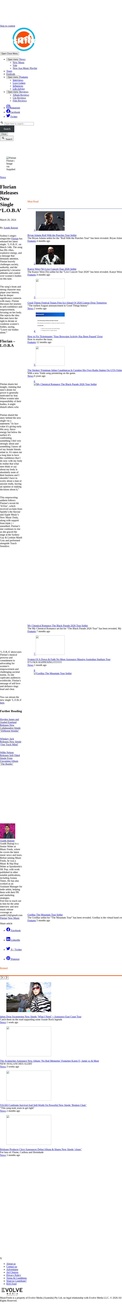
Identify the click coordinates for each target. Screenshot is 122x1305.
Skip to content (7, 26)
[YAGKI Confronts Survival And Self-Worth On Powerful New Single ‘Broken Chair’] (28, 1099)
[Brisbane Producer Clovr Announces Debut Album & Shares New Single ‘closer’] (28, 1144)
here (2, 702)
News (22, 59)
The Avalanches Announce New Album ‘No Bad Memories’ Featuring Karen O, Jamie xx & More (49, 1061)
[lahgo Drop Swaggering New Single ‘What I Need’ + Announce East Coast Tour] (28, 1011)
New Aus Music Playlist (25, 68)
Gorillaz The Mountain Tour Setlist (45, 914)
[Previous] (2, 978)
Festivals (10, 74)
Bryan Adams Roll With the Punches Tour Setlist (51, 235)
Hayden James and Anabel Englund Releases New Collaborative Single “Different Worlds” (10, 725)
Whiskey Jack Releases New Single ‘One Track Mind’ (10, 741)
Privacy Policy (13, 1275)
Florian (14, 238)
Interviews (18, 80)
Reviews (24, 91)
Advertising (12, 1269)
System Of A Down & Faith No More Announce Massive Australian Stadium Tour (68, 659)
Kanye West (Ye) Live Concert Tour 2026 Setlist (51, 269)
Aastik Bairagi (10, 227)
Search (7, 129)
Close (4, 134)
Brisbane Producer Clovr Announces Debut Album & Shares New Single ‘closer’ (41, 1149)
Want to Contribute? (16, 1281)
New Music (18, 62)
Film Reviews (20, 100)
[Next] (7, 978)
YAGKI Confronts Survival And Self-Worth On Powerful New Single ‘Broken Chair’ (43, 1105)
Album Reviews (21, 95)
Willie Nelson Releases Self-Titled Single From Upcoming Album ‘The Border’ (10, 758)
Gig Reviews (19, 97)
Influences (18, 86)
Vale (15, 65)
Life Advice (19, 88)
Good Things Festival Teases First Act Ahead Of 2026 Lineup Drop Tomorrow (67, 302)
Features (24, 77)
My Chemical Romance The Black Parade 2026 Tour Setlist (57, 625)
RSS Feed (11, 1283)
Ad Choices (12, 1272)
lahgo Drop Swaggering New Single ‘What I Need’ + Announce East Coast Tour (40, 1016)
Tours (9, 71)
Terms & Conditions (16, 1278)
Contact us (11, 1266)
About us (11, 1263)
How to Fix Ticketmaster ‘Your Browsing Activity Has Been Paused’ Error (65, 336)
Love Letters (19, 83)
